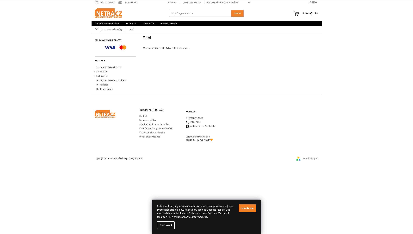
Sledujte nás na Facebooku (202, 126)
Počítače (104, 84)
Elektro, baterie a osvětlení (113, 80)
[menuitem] (107, 23)
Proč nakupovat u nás (149, 136)
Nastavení (166, 225)
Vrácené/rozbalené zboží (108, 67)
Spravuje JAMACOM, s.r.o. (198, 136)
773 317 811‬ (195, 122)
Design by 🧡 (199, 140)
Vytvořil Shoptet (310, 158)
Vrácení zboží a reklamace (152, 132)
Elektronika (101, 76)
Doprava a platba (192, 2)
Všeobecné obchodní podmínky (222, 2)
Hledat (237, 13)
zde (205, 217)
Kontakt (172, 2)
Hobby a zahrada (104, 89)
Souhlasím (247, 208)
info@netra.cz (196, 117)
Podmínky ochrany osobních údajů (155, 128)
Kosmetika (101, 71)
